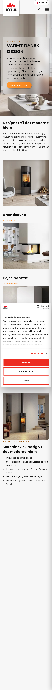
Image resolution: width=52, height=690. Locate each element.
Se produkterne (19, 85)
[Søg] (39, 9)
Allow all (26, 362)
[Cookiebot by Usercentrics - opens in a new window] (37, 307)
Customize (24, 371)
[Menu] (46, 9)
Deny (25, 380)
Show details (37, 353)
